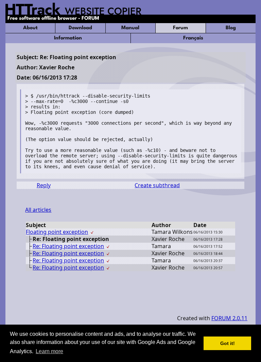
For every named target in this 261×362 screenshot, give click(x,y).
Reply (44, 185)
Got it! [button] (227, 343)
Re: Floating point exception (68, 246)
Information (68, 38)
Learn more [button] (49, 351)
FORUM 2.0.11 (229, 318)
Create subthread (157, 185)
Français (193, 38)
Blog (231, 28)
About (30, 28)
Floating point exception (57, 232)
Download (80, 28)
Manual (130, 28)
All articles (38, 209)
